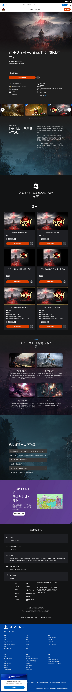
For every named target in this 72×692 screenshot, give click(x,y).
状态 (5, 661)
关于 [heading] (5, 635)
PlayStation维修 (7, 663)
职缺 (5, 639)
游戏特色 (37, 9)
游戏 (14, 4)
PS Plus (19, 4)
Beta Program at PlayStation (54, 663)
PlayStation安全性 (8, 658)
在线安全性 (50, 642)
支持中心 (6, 656)
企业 (5, 646)
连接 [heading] (49, 654)
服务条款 (28, 656)
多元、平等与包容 (52, 644)
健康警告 (28, 663)
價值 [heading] (49, 635)
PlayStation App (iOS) (53, 659)
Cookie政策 (60, 688)
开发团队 (28, 667)
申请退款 (6, 667)
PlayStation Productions (9, 644)
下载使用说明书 (7, 669)
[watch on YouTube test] (43, 114)
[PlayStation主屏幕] (3, 5)
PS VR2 (27, 642)
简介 (31, 9)
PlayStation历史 (7, 648)
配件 (24, 4)
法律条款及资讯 (39, 688)
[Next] (69, 110)
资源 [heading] (27, 654)
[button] (42, 85)
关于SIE (5, 637)
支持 (34, 4)
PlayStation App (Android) (54, 661)
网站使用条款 (53, 688)
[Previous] (3, 110)
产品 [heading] (27, 635)
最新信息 (29, 4)
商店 (6, 4)
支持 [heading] (5, 654)
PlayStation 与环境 (52, 637)
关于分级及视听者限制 (31, 661)
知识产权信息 (29, 665)
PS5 (10, 4)
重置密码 (6, 665)
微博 (49, 657)
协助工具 (50, 639)
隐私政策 (46, 688)
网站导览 (66, 688)
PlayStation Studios (8, 642)
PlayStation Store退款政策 (32, 658)
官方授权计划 (29, 669)
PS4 (27, 639)
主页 (5, 631)
